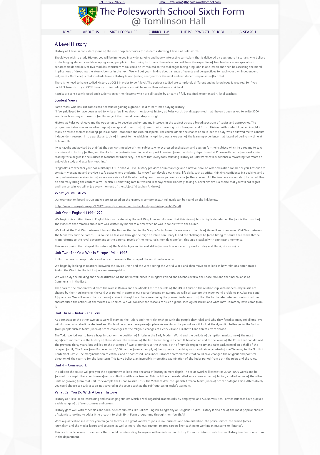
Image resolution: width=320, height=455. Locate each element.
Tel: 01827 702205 (112, 2)
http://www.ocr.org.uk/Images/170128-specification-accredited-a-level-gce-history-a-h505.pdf (118, 206)
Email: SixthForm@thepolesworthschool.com (190, 2)
